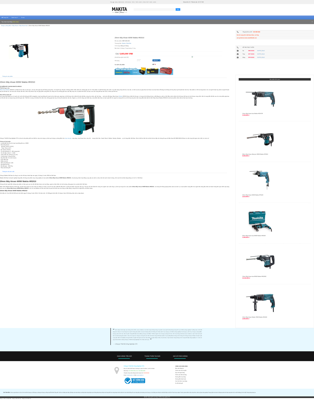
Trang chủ (5, 17)
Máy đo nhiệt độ (161, 392)
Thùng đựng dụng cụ (251, 392)
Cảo (21, 392)
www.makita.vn (140, 375)
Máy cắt (69, 392)
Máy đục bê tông (93, 392)
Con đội (235, 392)
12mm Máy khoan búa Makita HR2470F (252, 113)
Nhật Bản (128, 43)
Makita (123, 43)
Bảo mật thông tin (179, 368)
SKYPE (259, 50)
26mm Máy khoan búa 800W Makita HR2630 (254, 235)
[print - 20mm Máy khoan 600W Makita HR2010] (153, 64)
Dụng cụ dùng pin (38, 392)
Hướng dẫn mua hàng (180, 376)
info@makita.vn (130, 375)
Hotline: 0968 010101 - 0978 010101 (123, 2)
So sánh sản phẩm (120, 64)
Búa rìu (17, 392)
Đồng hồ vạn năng (133, 392)
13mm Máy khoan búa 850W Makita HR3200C (254, 276)
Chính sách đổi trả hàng (181, 374)
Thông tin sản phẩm (7, 76)
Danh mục (14, 17)
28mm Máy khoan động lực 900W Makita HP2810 (255, 154)
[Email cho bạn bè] (155, 64)
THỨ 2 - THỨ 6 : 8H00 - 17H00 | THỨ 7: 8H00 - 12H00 (144, 2)
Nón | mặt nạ (197, 392)
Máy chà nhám (74, 392)
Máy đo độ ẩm (169, 392)
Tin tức (23, 17)
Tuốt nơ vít (61, 392)
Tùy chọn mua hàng (10, 21)
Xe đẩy (244, 392)
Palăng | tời (240, 392)
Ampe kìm (117, 392)
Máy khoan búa (23, 25)
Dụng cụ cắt (31, 392)
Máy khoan (15, 25)
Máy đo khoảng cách (142, 392)
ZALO (263, 50)
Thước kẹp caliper (176, 392)
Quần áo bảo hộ (214, 392)
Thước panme (183, 392)
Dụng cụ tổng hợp (46, 392)
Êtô (51, 392)
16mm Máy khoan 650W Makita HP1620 (252, 195)
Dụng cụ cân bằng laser (152, 392)
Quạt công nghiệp (204, 392)
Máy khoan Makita (4, 89)
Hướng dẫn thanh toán (180, 379)
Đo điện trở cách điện (124, 392)
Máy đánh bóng (85, 392)
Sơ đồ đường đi (179, 383)
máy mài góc (68, 138)
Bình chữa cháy (190, 392)
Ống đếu (56, 392)
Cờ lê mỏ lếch (25, 392)
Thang (209, 392)
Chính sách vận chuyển (180, 370)
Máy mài (104, 392)
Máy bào (65, 392)
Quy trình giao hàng (180, 372)
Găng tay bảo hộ (222, 392)
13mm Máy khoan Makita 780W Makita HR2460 (254, 317)
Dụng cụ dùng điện (6, 25)
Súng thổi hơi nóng (110, 392)
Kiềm (53, 392)
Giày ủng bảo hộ (230, 392)
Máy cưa (80, 392)
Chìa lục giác (13, 392)
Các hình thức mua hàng (181, 381)
